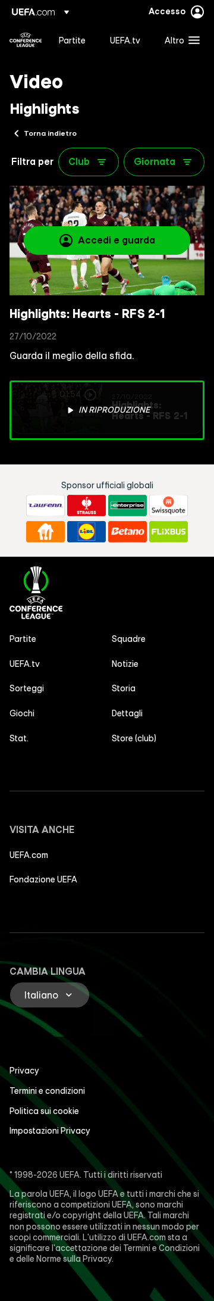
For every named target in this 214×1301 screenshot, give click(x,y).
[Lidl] (86, 531)
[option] (107, 410)
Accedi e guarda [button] (116, 240)
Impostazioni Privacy (50, 1130)
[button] (179, 40)
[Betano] (127, 531)
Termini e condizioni (47, 1091)
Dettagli (127, 713)
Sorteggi (27, 688)
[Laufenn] (45, 505)
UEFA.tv (25, 664)
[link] (72, 40)
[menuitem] (74, 40)
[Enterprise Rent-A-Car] (127, 505)
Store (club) (134, 738)
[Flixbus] (168, 531)
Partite (23, 639)
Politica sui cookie (44, 1111)
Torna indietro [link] (50, 133)
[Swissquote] (168, 505)
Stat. (19, 738)
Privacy (24, 1070)
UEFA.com (29, 855)
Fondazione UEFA (43, 879)
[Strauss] (86, 505)
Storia (124, 688)
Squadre (129, 639)
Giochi (22, 713)
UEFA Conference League (26, 40)
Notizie (125, 664)
